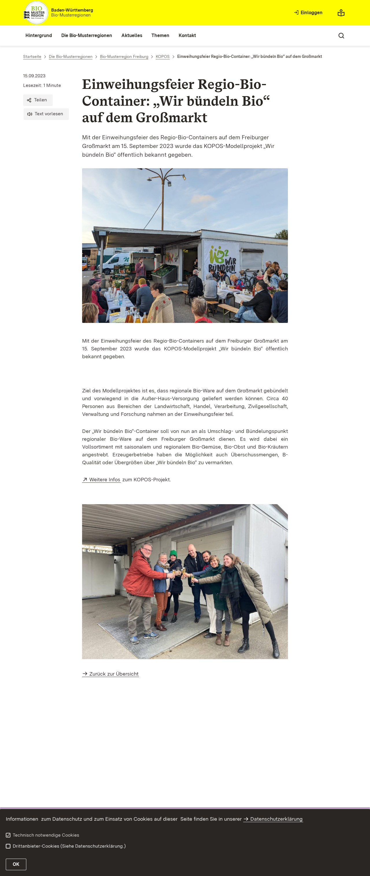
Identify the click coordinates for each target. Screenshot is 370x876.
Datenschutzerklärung (276, 819)
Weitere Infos (105, 479)
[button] (38, 100)
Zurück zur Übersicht (113, 674)
